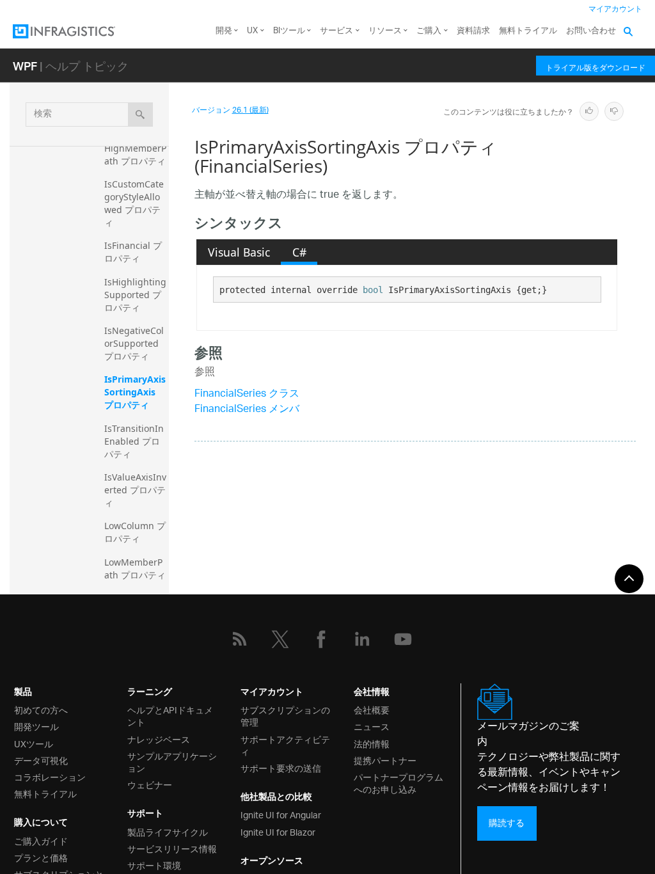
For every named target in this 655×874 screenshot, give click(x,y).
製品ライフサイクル (167, 831)
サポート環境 (154, 865)
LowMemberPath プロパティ (135, 568)
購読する (507, 823)
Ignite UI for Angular (281, 814)
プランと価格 (41, 857)
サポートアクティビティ (285, 745)
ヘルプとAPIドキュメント (170, 715)
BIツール (289, 31)
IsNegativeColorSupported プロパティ (134, 343)
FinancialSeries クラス (246, 394)
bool (373, 290)
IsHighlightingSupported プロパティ (135, 295)
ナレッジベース (158, 739)
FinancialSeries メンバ (246, 409)
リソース (385, 31)
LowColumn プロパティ (135, 532)
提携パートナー (385, 760)
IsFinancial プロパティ (133, 251)
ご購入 (428, 31)
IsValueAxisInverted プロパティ (135, 490)
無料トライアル (528, 31)
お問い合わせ (591, 31)
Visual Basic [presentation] (239, 252)
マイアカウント (615, 9)
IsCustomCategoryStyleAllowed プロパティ (134, 203)
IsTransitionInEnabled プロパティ (134, 441)
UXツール (33, 743)
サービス (336, 31)
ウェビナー (149, 784)
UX (252, 31)
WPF (25, 65)
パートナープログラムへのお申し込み (398, 782)
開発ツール (36, 726)
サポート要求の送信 (281, 767)
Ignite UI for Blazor (278, 831)
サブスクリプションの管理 (285, 715)
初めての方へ (41, 709)
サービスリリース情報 (172, 848)
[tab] (238, 252)
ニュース (372, 726)
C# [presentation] (299, 252)
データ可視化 (41, 760)
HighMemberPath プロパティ (135, 154)
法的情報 (372, 743)
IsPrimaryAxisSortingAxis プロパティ (135, 392)
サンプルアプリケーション (172, 761)
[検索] (140, 114)
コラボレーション (50, 776)
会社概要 (372, 709)
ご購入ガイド (41, 840)
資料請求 (473, 31)
